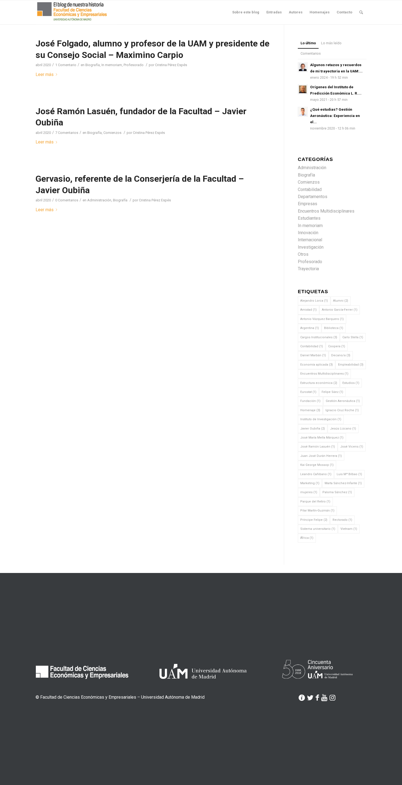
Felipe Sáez (332, 392)
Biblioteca (333, 328)
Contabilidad (310, 189)
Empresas (307, 203)
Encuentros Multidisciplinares (326, 211)
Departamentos (312, 196)
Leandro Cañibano (315, 474)
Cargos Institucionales (318, 337)
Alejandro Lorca (314, 300)
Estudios (350, 383)
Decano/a (340, 355)
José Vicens (351, 446)
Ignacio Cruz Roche (342, 410)
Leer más (45, 74)
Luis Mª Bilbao (349, 474)
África (306, 538)
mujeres (308, 492)
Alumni (340, 300)
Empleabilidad (350, 364)
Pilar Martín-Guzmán (317, 510)
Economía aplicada (316, 364)
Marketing (309, 483)
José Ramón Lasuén (317, 446)
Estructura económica (318, 383)
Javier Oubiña (312, 428)
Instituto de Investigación (320, 419)
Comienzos (112, 133)
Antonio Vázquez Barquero (322, 319)
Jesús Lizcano (343, 428)
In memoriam (111, 65)
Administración (99, 200)
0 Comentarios (66, 200)
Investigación (311, 247)
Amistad (308, 309)
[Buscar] (361, 12)
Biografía (92, 65)
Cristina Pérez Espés (171, 65)
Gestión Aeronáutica (343, 401)
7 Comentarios (66, 133)
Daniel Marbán (313, 355)
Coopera (336, 346)
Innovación (308, 232)
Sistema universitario (317, 529)
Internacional (310, 239)
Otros (303, 254)
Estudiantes (309, 218)
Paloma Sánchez (337, 492)
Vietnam (348, 529)
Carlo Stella (352, 337)
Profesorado (134, 65)
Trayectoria (308, 268)
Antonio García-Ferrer (339, 309)
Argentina (309, 328)
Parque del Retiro (315, 501)
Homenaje (310, 410)
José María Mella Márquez (321, 437)
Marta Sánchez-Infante (343, 483)
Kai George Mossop (317, 465)
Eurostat (308, 392)
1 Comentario (65, 65)
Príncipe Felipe (313, 520)
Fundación (310, 401)
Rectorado (342, 520)
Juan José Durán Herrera (321, 456)
